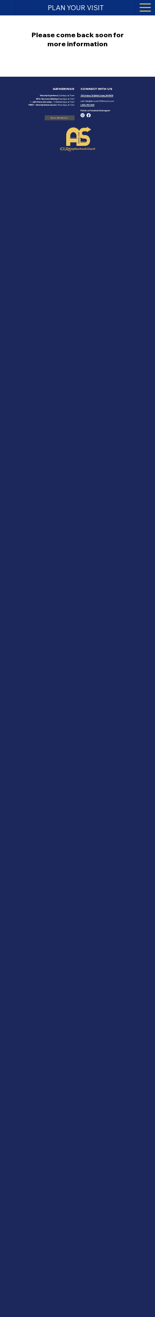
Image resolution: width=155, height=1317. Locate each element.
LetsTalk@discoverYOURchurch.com (97, 101)
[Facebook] (89, 115)
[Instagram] (83, 115)
